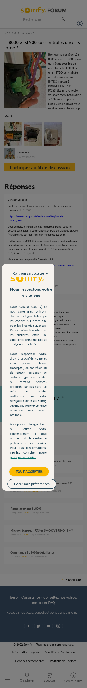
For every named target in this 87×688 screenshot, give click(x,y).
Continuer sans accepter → (30, 273)
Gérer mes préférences (32, 483)
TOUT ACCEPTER (29, 471)
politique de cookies (23, 457)
